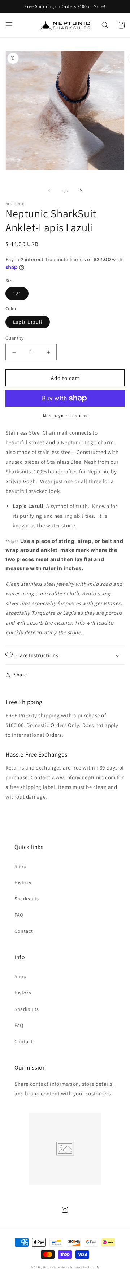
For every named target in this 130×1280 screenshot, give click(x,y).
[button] (9, 25)
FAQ (18, 915)
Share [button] (20, 674)
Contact (23, 931)
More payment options (65, 415)
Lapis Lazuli (27, 322)
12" (17, 293)
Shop (20, 866)
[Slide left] (49, 191)
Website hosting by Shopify (78, 1267)
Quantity (14, 338)
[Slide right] (81, 191)
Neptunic (50, 1267)
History (22, 882)
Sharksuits (26, 898)
